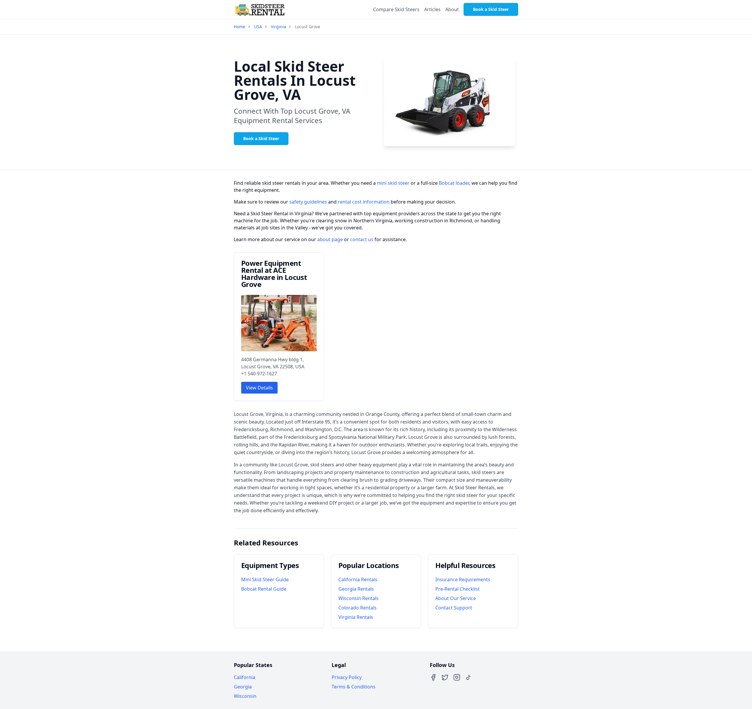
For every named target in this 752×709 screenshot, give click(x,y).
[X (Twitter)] (445, 677)
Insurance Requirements (462, 579)
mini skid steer (393, 183)
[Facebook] (433, 677)
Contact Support (453, 607)
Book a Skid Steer (491, 9)
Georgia (243, 686)
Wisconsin (245, 696)
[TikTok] (468, 677)
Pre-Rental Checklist (457, 589)
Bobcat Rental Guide (263, 589)
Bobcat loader (454, 183)
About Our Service (455, 598)
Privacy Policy (347, 677)
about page (330, 239)
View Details (259, 387)
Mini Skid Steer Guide (265, 579)
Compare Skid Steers (396, 9)
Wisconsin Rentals (358, 598)
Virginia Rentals (355, 617)
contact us (361, 239)
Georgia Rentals (356, 589)
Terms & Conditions (353, 686)
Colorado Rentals (357, 607)
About (452, 9)
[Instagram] (456, 677)
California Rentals (357, 579)
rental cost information (364, 202)
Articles (432, 9)
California (244, 677)
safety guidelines (308, 202)
